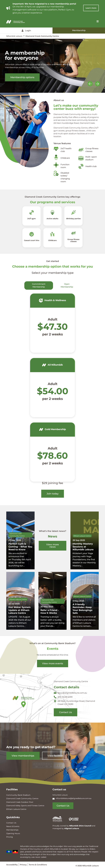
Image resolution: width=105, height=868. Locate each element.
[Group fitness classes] (73, 233)
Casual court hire (31, 240)
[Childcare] (52, 234)
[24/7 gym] (31, 212)
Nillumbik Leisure (14, 36)
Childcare (52, 240)
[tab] (38, 285)
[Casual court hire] (31, 234)
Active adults (52, 218)
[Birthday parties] (73, 212)
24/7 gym (31, 218)
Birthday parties (73, 218)
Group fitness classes (73, 240)
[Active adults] (52, 212)
